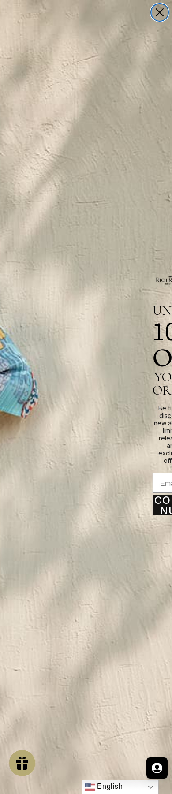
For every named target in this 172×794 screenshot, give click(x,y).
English (109, 786)
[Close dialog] (159, 12)
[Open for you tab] (157, 768)
